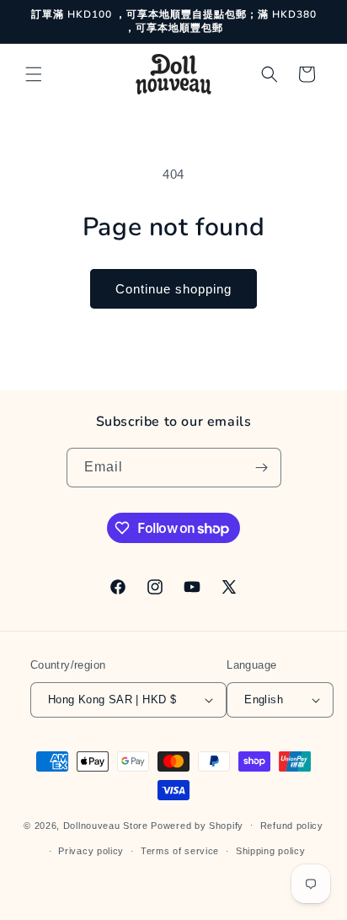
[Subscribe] (261, 467)
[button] (33, 74)
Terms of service (180, 851)
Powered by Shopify (197, 825)
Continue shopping (173, 289)
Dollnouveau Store (105, 825)
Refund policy (291, 825)
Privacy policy (91, 851)
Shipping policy (271, 851)
